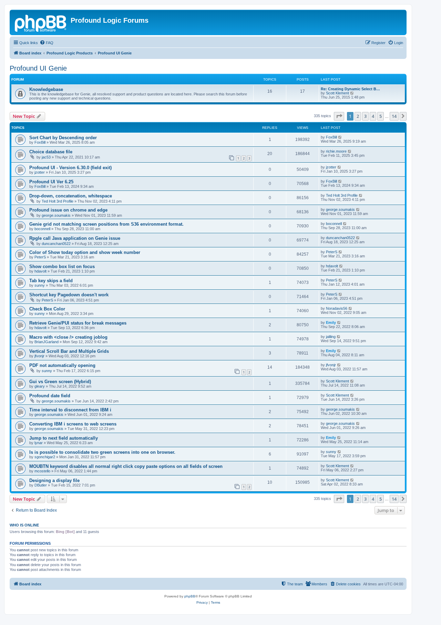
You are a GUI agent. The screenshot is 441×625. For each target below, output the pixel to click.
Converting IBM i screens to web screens (72, 424)
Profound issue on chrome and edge (68, 210)
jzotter (39, 172)
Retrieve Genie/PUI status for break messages (77, 323)
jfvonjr (39, 356)
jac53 (46, 157)
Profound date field (49, 395)
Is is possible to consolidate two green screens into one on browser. (102, 452)
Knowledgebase (46, 89)
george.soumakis (56, 215)
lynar (38, 443)
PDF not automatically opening (62, 365)
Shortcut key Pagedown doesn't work (69, 294)
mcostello (42, 471)
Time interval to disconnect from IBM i (70, 409)
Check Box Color (47, 308)
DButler (40, 485)
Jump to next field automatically (63, 438)
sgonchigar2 (44, 457)
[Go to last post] (340, 137)
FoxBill (39, 142)
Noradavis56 (336, 308)
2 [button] (358, 116)
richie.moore (336, 151)
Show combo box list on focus (62, 266)
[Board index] (41, 22)
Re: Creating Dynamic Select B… (350, 89)
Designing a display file (54, 480)
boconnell (42, 229)
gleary (39, 386)
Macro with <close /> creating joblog (68, 337)
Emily (331, 322)
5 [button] (380, 116)
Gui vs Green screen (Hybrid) (60, 381)
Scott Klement (337, 93)
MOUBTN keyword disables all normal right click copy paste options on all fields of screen (126, 466)
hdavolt (40, 271)
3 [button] (365, 116)
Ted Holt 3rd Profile (57, 201)
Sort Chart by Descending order (63, 137)
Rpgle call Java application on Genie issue (74, 238)
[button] (339, 116)
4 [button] (373, 116)
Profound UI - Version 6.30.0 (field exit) (70, 167)
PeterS (40, 257)
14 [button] (394, 116)
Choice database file (50, 151)
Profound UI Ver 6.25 (51, 181)
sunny (39, 285)
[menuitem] (46, 43)
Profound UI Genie (38, 68)
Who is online (24, 525)
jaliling (331, 337)
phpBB (189, 596)
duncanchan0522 (56, 244)
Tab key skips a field (51, 280)
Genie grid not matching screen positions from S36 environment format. (106, 224)
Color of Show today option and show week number (84, 252)
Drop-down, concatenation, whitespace (70, 195)
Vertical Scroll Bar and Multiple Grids (69, 351)
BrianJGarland (46, 342)
